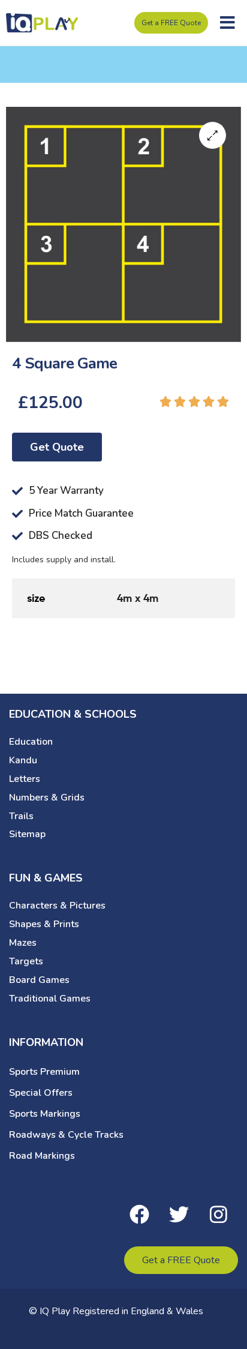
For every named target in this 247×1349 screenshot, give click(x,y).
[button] (227, 22)
